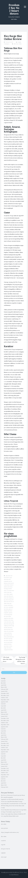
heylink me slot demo (8, 620)
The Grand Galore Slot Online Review (7, 659)
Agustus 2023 (4, 751)
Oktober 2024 (4, 722)
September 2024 (5, 724)
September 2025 (5, 699)
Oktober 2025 (4, 697)
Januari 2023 (4, 766)
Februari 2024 (4, 739)
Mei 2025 (3, 708)
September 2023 (5, 749)
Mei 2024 (3, 733)
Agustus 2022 (4, 776)
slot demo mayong (8, 638)
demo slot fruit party (8, 596)
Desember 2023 (5, 743)
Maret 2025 (4, 712)
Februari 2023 (4, 764)
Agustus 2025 (4, 701)
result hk (3, 840)
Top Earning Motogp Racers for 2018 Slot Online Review (20, 660)
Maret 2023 (4, 762)
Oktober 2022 (4, 772)
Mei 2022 (3, 781)
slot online (3, 824)
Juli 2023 (3, 754)
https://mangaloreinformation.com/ (10, 832)
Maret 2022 (4, 785)
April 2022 (3, 783)
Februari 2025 (4, 714)
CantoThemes (15, 874)
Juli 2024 (3, 729)
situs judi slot (4, 828)
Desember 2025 (5, 693)
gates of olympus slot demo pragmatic (8, 610)
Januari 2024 (4, 741)
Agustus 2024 (4, 726)
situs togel (3, 857)
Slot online (3, 836)
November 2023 (5, 745)
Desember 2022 (5, 768)
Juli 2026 (3, 681)
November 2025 (5, 695)
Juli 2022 (3, 779)
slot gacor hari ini (5, 848)
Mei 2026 (3, 683)
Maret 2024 (4, 737)
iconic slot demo (7, 622)
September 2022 (5, 774)
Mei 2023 (3, 758)
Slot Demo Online (18, 44)
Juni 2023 (3, 756)
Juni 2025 (3, 706)
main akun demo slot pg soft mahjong (9, 623)
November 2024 (5, 720)
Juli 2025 (3, 704)
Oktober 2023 (4, 747)
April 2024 (3, 735)
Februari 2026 (4, 689)
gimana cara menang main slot (8, 614)
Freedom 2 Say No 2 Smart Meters (14, 9)
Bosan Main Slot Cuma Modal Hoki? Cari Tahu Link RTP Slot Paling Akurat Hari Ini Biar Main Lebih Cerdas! (13, 805)
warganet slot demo (8, 649)
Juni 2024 (3, 731)
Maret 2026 (4, 687)
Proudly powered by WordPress (10, 872)
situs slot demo (7, 629)
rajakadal (3, 853)
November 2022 (5, 770)
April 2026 (3, 685)
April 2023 (3, 760)
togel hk (3, 844)
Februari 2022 (4, 787)
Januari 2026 (4, 691)
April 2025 (3, 710)
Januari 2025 (4, 716)
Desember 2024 (5, 718)
